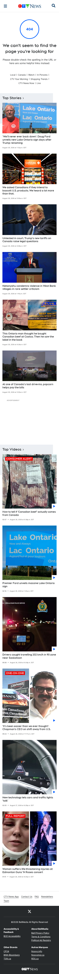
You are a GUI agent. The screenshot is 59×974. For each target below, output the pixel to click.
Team (6, 900)
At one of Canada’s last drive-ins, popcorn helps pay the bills (27, 386)
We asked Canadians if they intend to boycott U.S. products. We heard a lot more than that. (28, 190)
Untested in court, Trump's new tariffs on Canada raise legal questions (26, 240)
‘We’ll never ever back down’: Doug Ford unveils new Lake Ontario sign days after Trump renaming (26, 139)
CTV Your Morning (19, 79)
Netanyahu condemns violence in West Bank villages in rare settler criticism (29, 287)
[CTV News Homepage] (29, 6)
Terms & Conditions (40, 936)
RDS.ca (35, 958)
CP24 (6, 951)
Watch (31, 74)
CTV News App (11, 896)
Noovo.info (36, 951)
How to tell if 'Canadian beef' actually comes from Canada (29, 513)
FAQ (37, 896)
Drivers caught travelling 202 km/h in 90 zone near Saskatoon (29, 656)
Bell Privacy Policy (40, 933)
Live (39, 83)
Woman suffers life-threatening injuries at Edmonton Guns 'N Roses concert (27, 871)
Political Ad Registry (41, 940)
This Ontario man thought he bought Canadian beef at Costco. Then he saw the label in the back (28, 336)
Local (12, 74)
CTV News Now (26, 83)
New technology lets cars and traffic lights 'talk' (27, 799)
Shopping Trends (39, 79)
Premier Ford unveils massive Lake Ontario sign (28, 585)
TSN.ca (7, 958)
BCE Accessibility (12, 936)
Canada (22, 74)
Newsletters (47, 896)
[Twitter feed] (29, 911)
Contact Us (26, 896)
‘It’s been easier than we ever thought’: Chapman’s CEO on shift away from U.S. (26, 728)
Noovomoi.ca (37, 955)
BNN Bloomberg (12, 955)
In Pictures (42, 74)
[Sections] (5, 6)
